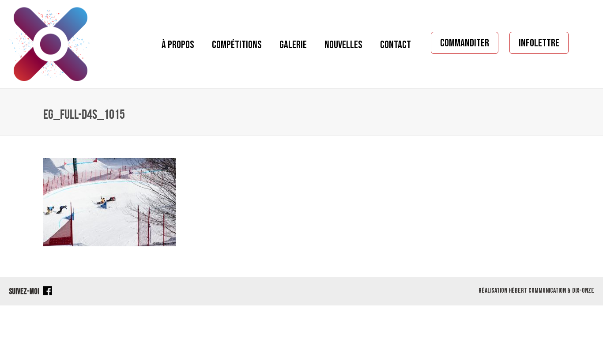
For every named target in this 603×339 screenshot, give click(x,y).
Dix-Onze (583, 290)
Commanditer (464, 43)
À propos (178, 44)
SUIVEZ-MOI (25, 291)
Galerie (293, 44)
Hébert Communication (537, 290)
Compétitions (237, 44)
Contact (395, 44)
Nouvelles (343, 44)
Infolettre (539, 43)
